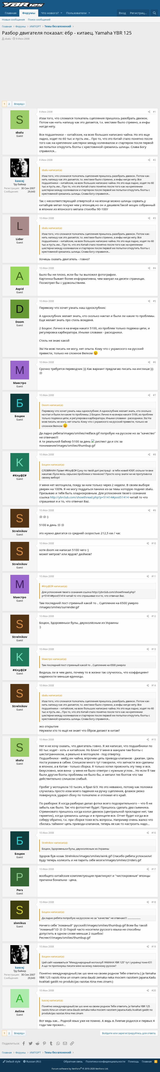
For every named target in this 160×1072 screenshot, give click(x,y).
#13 (154, 649)
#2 (154, 160)
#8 (154, 454)
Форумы (28, 13)
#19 (154, 946)
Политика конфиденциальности (105, 1061)
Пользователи (76, 13)
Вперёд (18, 104)
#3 (154, 218)
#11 (154, 576)
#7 (154, 395)
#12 (154, 616)
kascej (19, 181)
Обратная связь (73, 1061)
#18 (154, 902)
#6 (154, 362)
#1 (154, 111)
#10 (154, 543)
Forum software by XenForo (80, 1068)
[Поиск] (154, 13)
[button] (61, 13)
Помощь (133, 1061)
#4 (154, 268)
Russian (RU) (33, 1061)
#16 (154, 832)
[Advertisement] (80, 69)
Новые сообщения (13, 19)
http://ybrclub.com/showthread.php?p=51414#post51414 (89, 497)
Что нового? (50, 13)
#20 (154, 990)
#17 (154, 869)
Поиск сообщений (39, 19)
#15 (154, 739)
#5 (154, 301)
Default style (12, 1061)
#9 (154, 510)
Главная (10, 13)
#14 (154, 685)
